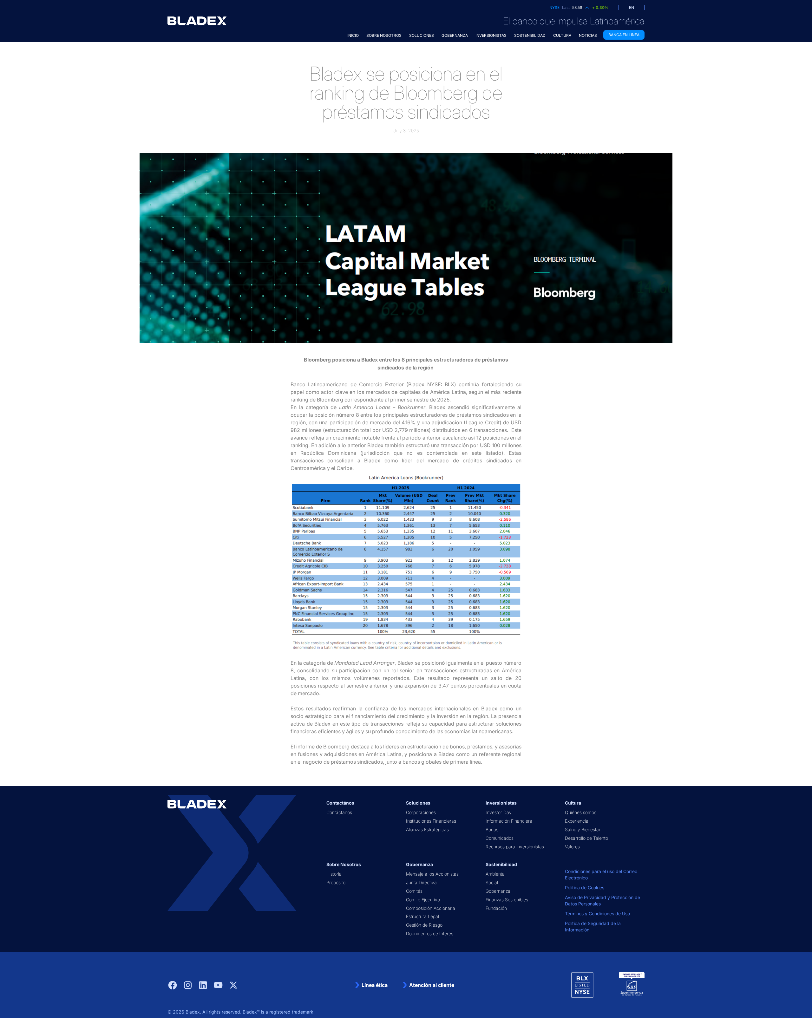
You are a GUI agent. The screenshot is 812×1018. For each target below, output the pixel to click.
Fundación (496, 908)
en (631, 7)
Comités (414, 891)
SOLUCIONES (421, 35)
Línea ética (375, 985)
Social (492, 882)
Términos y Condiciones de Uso (597, 913)
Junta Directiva (421, 882)
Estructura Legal (422, 916)
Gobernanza (498, 891)
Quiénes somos (580, 812)
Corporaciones (421, 812)
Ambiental (496, 874)
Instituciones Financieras (431, 821)
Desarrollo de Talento (586, 838)
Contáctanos (339, 812)
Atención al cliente (431, 985)
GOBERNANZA (455, 35)
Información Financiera (509, 821)
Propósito (335, 882)
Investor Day (499, 812)
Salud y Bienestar (582, 829)
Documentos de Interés (429, 933)
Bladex (193, 1012)
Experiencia (576, 821)
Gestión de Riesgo (424, 925)
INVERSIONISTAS (491, 35)
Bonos (492, 829)
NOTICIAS (588, 35)
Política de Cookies (584, 887)
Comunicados (500, 838)
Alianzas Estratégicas (427, 829)
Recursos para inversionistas (515, 846)
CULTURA (562, 35)
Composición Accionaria (430, 908)
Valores (572, 846)
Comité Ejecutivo (423, 899)
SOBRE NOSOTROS (384, 35)
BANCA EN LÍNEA (623, 34)
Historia (334, 874)
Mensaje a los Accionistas (432, 874)
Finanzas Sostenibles (507, 899)
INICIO (353, 35)
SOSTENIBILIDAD (530, 35)
